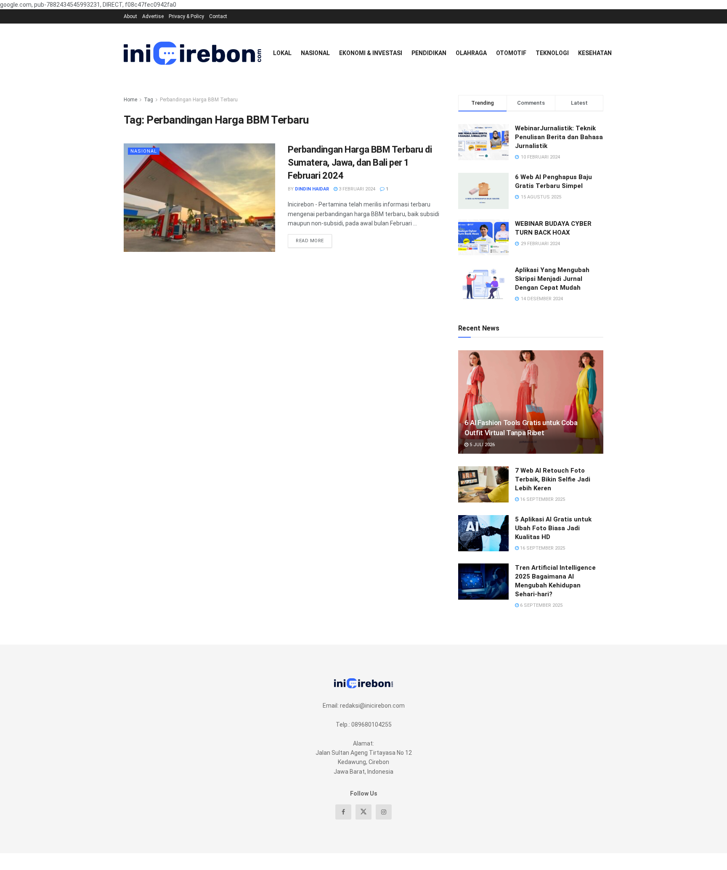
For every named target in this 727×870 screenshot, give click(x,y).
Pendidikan (428, 53)
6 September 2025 (540, 605)
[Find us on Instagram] (384, 812)
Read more (314, 238)
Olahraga (471, 53)
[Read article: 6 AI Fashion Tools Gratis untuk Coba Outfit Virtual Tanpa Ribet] (530, 402)
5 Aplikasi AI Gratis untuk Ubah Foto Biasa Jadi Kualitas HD (553, 528)
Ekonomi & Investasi (370, 53)
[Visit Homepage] (192, 53)
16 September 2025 (542, 499)
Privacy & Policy (186, 16)
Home (130, 100)
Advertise (153, 16)
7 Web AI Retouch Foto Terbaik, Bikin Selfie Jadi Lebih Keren (552, 479)
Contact (218, 16)
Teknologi (552, 53)
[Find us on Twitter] (363, 812)
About (130, 16)
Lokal (282, 53)
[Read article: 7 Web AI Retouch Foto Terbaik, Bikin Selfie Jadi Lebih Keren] (483, 484)
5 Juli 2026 (481, 444)
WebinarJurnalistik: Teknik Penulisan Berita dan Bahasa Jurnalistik (559, 137)
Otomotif (511, 53)
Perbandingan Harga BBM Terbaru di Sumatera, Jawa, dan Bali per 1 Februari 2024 (360, 162)
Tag (148, 100)
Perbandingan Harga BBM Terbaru (199, 100)
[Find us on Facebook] (343, 812)
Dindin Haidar (312, 189)
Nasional (315, 53)
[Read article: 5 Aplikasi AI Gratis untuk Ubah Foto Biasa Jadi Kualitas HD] (483, 533)
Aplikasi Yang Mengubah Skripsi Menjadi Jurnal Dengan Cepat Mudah (552, 278)
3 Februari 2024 (356, 189)
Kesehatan (595, 53)
